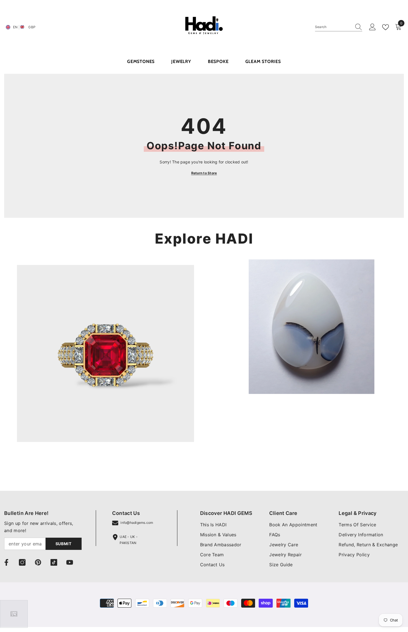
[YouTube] (69, 562)
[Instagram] (22, 562)
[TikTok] (54, 562)
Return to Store (204, 173)
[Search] (338, 27)
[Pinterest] (38, 562)
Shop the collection (37, 466)
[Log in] (372, 27)
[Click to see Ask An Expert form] (14, 614)
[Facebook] (6, 562)
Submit (64, 543)
